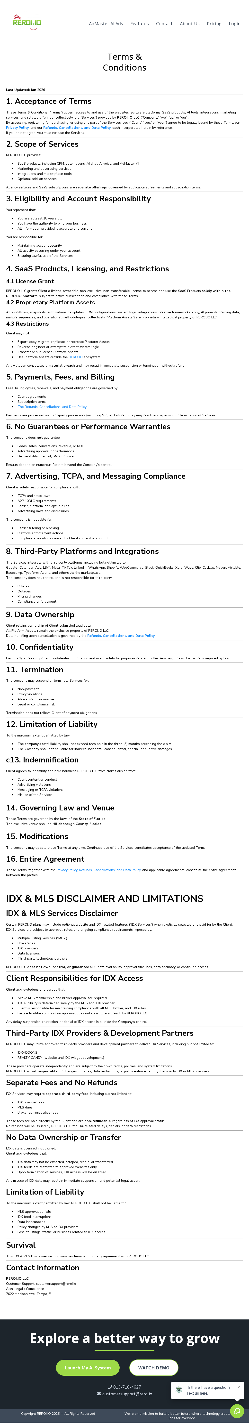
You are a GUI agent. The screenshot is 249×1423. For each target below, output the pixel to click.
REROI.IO (76, 357)
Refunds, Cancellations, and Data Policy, (110, 870)
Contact (164, 23)
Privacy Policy (67, 870)
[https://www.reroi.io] (27, 23)
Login (234, 23)
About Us (190, 23)
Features (139, 23)
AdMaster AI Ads (106, 23)
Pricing (214, 23)
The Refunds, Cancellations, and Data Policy (52, 406)
